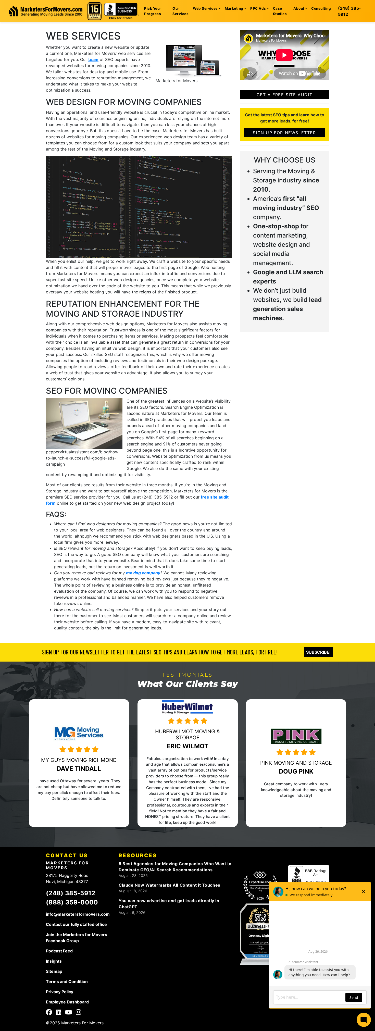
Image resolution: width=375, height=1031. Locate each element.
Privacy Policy (59, 991)
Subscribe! (318, 652)
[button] (45, 763)
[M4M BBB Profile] (308, 877)
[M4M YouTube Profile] (68, 1012)
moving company (143, 572)
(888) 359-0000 (72, 902)
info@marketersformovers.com (78, 914)
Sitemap (54, 971)
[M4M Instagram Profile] (78, 1012)
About (298, 8)
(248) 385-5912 (349, 11)
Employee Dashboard (67, 1001)
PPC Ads (258, 8)
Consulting (321, 8)
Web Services (205, 8)
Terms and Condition (67, 981)
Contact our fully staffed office (76, 924)
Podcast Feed (59, 950)
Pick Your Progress (152, 11)
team (93, 59)
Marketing (234, 8)
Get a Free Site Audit (284, 94)
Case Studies (280, 11)
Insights (54, 961)
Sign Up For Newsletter (284, 132)
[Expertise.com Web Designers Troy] (260, 885)
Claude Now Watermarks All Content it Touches (169, 885)
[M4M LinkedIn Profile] (58, 1012)
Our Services (180, 11)
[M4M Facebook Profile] (49, 1012)
